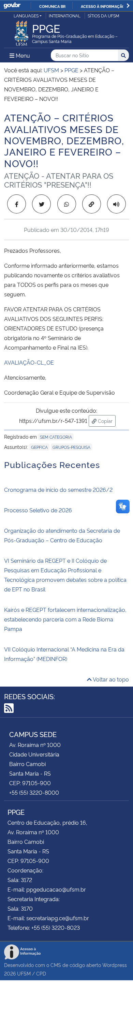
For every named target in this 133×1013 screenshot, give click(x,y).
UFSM (24, 973)
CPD (41, 973)
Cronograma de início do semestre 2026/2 (58, 489)
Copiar (106, 420)
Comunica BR (52, 6)
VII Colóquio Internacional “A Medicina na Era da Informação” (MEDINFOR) (64, 653)
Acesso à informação (103, 6)
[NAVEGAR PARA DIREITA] (128, 5)
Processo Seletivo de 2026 (38, 510)
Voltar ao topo (110, 679)
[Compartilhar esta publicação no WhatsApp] (66, 204)
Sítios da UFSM (103, 15)
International (64, 15)
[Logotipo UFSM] (21, 31)
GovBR (11, 5)
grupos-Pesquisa (71, 447)
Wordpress (114, 964)
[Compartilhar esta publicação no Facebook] (16, 204)
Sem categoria (56, 437)
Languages (26, 15)
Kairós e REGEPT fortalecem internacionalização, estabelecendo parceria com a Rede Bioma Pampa (65, 619)
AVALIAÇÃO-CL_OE (29, 362)
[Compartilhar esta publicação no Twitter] (41, 204)
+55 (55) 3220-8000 (34, 792)
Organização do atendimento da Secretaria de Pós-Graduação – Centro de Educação (62, 535)
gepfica (39, 447)
